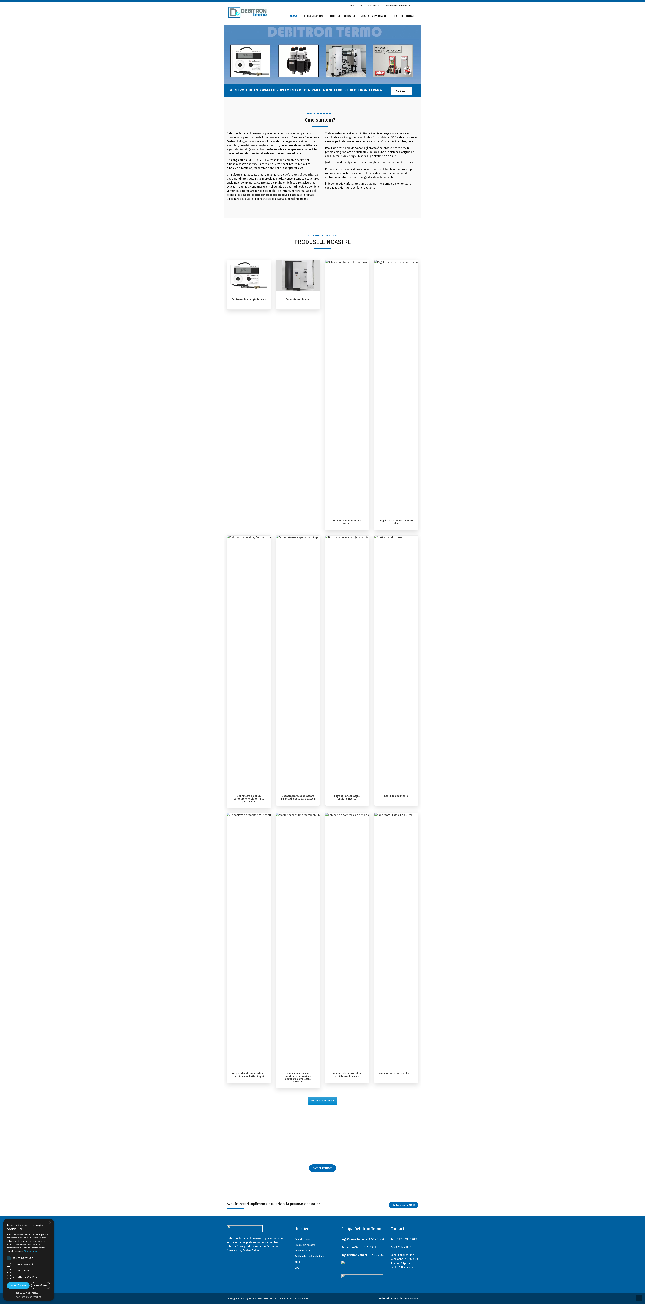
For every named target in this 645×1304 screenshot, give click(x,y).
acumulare (246, 198)
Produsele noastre (342, 16)
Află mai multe (31, 1251)
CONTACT (401, 90)
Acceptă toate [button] (18, 1285)
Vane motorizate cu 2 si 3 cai (396, 1073)
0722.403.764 (357, 5)
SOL (297, 1267)
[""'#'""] (238, 1259)
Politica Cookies (303, 1250)
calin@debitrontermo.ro (398, 5)
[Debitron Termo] (248, 15)
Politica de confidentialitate (309, 1256)
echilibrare (250, 145)
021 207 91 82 (374, 5)
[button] (28, 1293)
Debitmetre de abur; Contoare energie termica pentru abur (248, 798)
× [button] (50, 1222)
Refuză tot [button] (40, 1285)
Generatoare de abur (298, 299)
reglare (263, 145)
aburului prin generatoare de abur (265, 194)
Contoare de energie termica (249, 299)
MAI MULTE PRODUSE (322, 1100)
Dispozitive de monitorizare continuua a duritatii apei (248, 1075)
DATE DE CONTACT (405, 16)
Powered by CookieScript (28, 1297)
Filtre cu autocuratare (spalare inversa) (347, 797)
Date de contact (303, 1239)
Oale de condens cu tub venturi (347, 522)
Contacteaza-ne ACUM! (403, 1205)
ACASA (293, 16)
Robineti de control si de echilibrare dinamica (347, 1075)
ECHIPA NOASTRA (313, 16)
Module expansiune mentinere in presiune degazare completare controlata (298, 1077)
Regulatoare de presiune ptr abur (396, 522)
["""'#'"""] (230, 1259)
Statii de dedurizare (396, 795)
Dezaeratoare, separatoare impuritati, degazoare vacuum (298, 797)
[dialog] (28, 1260)
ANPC (298, 1262)
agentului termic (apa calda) (245, 149)
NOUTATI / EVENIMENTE (375, 16)
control (274, 145)
